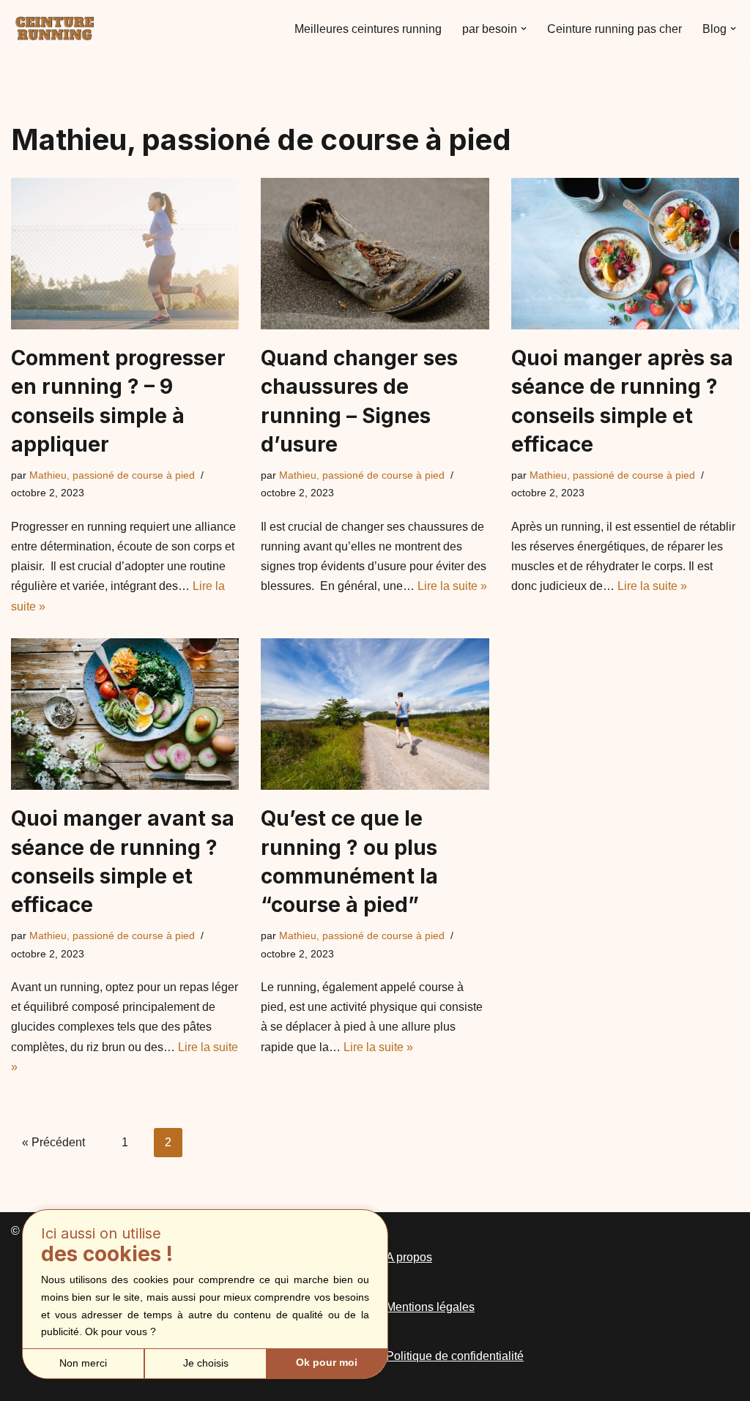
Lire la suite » (452, 586)
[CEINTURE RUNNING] (55, 29)
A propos (409, 1257)
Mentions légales (430, 1307)
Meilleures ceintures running (368, 29)
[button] (524, 28)
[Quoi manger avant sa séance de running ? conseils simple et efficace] (125, 714)
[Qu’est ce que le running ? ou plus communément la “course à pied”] (375, 714)
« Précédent (53, 1142)
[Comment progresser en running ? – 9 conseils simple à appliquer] (125, 254)
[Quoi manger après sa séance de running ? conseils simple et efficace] (625, 254)
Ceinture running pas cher (614, 29)
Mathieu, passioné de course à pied (112, 475)
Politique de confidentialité (455, 1356)
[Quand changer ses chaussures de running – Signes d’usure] (375, 254)
